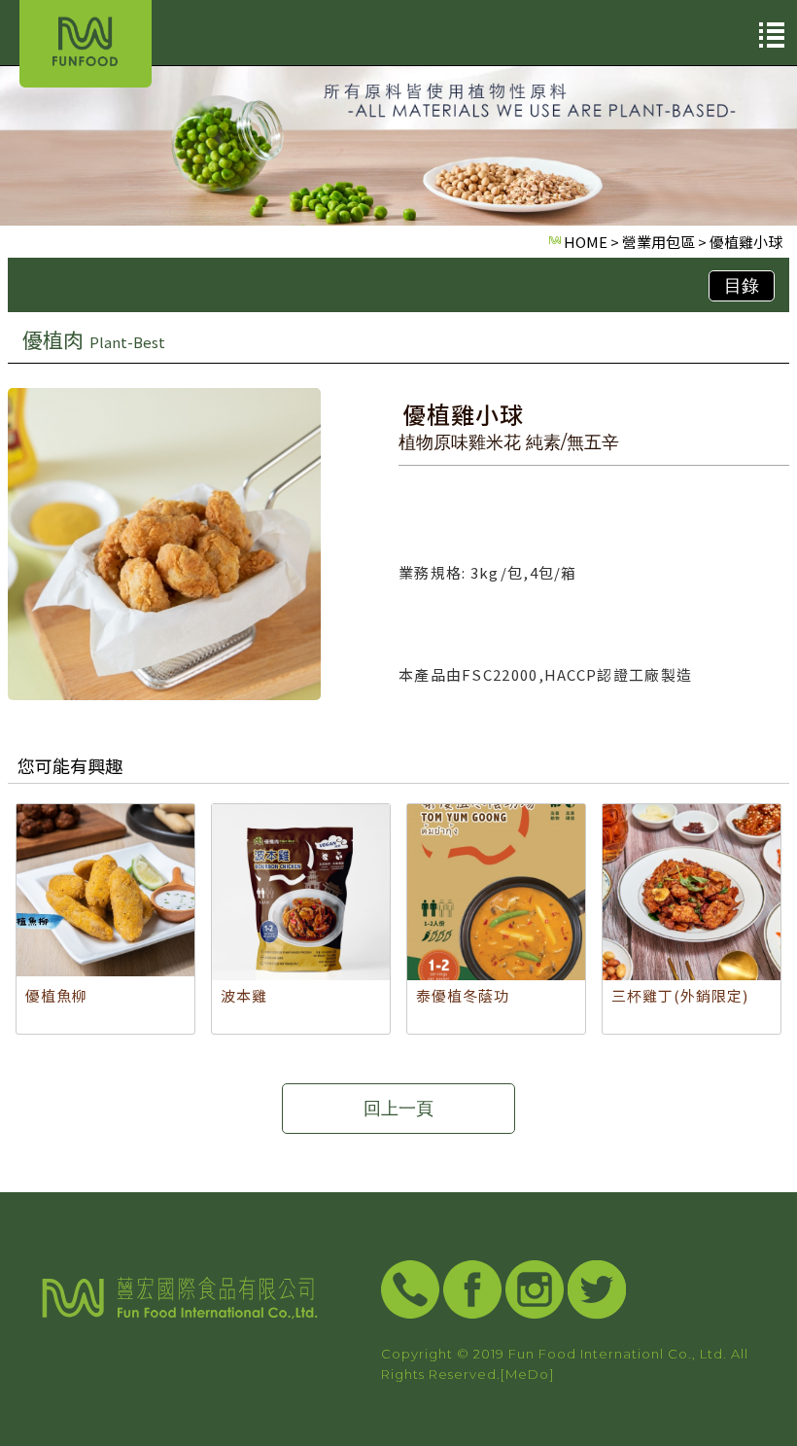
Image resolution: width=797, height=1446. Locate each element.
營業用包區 (658, 241)
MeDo (527, 1374)
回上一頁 (398, 1108)
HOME (585, 241)
